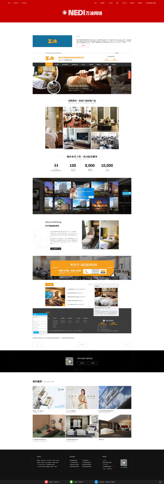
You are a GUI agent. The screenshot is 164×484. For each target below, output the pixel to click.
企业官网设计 (24, 2)
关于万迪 (124, 3)
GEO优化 (110, 3)
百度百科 (42, 462)
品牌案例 (15, 2)
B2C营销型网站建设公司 (86, 462)
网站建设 (38, 460)
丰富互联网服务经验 (73, 460)
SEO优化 (57, 460)
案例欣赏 (82, 363)
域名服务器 (47, 466)
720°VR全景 (39, 464)
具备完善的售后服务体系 (74, 466)
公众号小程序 (49, 460)
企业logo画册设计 (48, 462)
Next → (126, 344)
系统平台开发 (43, 460)
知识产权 (43, 464)
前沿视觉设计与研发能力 (74, 464)
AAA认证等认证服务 (40, 466)
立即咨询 (83, 45)
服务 (117, 3)
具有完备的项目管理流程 (86, 464)
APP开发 (53, 460)
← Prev (37, 344)
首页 (9, 2)
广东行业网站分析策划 (74, 462)
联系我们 (140, 3)
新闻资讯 (132, 3)
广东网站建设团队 (85, 460)
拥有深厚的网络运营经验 (86, 466)
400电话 (55, 466)
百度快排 (38, 462)
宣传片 (57, 462)
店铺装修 (53, 462)
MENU (82, 344)
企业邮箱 (51, 466)
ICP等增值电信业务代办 (50, 464)
